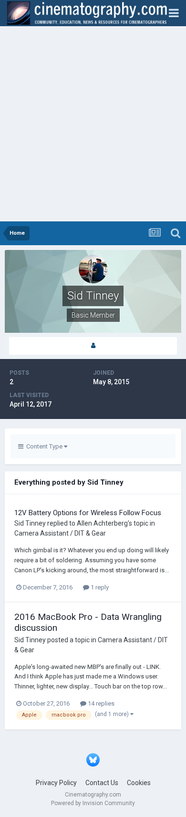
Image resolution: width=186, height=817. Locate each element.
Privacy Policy (56, 783)
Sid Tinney (30, 523)
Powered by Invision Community (93, 803)
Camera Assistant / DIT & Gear (60, 533)
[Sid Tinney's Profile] (93, 346)
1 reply (99, 587)
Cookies (139, 783)
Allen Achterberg (102, 523)
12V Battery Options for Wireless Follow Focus (87, 512)
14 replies (100, 703)
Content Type (43, 446)
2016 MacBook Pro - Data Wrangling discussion (88, 622)
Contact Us (101, 783)
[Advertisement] (93, 124)
